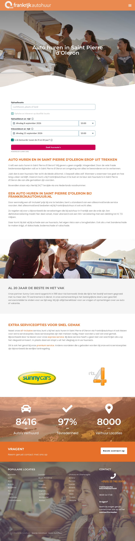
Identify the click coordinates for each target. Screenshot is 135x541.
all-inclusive (26, 330)
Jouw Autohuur (55, 533)
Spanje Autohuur (39, 533)
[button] (129, 5)
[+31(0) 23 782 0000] (113, 476)
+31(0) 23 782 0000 (113, 481)
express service (55, 336)
